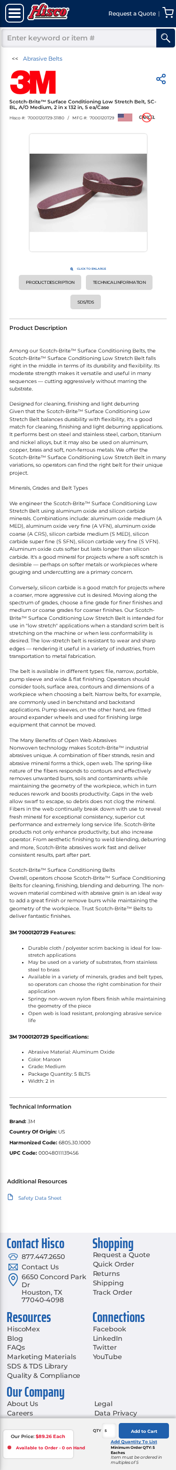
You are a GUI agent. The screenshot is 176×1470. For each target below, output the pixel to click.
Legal (103, 1403)
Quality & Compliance (43, 1375)
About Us (22, 1403)
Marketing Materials (41, 1357)
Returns (106, 1273)
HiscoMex (23, 1329)
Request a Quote (121, 1255)
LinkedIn (107, 1338)
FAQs (15, 1347)
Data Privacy (115, 1413)
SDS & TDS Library (37, 1366)
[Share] (161, 80)
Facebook (109, 1329)
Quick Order (113, 1264)
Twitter (105, 1347)
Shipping (108, 1283)
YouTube (107, 1357)
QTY (97, 1430)
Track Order (112, 1292)
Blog (15, 1338)
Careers (20, 1413)
